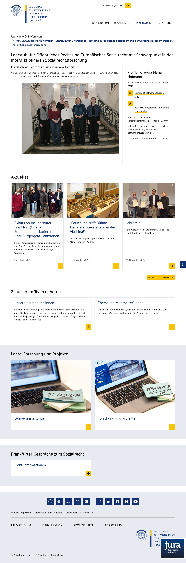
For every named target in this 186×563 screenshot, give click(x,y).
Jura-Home (17, 36)
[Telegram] (86, 501)
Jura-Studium (100, 22)
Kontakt (15, 512)
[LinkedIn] (108, 501)
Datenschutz (40, 512)
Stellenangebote (73, 512)
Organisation (122, 22)
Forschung (164, 22)
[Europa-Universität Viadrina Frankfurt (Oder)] (30, 14)
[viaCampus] (50, 501)
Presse (86, 512)
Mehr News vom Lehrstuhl (161, 277)
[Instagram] (99, 501)
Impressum (26, 512)
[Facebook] (117, 501)
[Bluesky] (126, 501)
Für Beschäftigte (110, 5)
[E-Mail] (68, 501)
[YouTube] (135, 501)
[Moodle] (59, 501)
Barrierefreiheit (55, 512)
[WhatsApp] (77, 501)
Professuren (144, 22)
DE (120, 5)
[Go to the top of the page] (92, 512)
